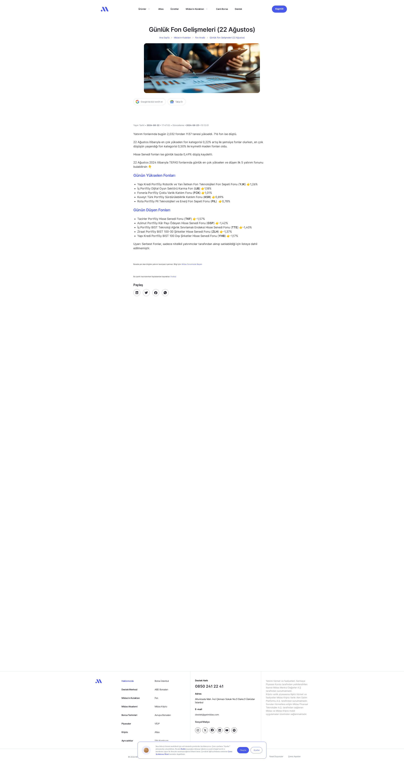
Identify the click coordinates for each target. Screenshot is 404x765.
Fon (156, 698)
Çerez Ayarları (294, 756)
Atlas (161, 9)
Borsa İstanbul (162, 681)
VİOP (157, 723)
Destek (238, 9)
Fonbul (173, 276)
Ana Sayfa (164, 37)
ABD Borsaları (161, 689)
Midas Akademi (129, 706)
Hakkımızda (128, 681)
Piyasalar (126, 723)
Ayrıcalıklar (127, 740)
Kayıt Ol (279, 8)
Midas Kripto (161, 706)
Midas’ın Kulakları (195, 9)
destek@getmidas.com (207, 714)
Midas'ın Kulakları (131, 698)
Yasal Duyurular (276, 756)
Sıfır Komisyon (161, 740)
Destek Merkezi (129, 689)
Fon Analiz (200, 37)
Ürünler (142, 9)
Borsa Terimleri (129, 715)
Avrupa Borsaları (163, 715)
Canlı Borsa (222, 9)
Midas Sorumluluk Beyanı (192, 264)
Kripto (125, 732)
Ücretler (174, 9)
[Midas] (104, 9)
